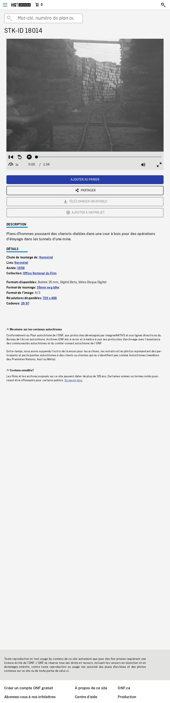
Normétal (46, 257)
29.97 (25, 303)
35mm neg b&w (48, 287)
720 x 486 (50, 298)
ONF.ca (124, 688)
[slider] (99, 156)
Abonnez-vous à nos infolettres (30, 697)
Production (127, 697)
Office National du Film (40, 273)
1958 (21, 268)
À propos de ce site (91, 688)
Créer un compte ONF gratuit (28, 688)
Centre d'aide (86, 697)
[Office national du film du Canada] (21, 5)
